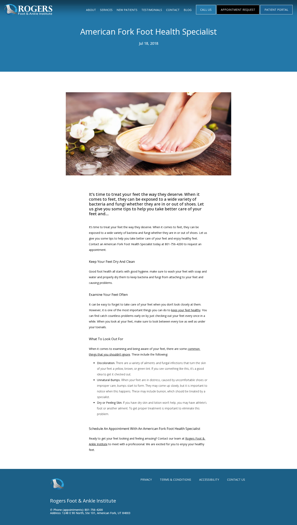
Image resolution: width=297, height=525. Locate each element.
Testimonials (151, 10)
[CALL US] (206, 14)
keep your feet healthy (185, 310)
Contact (173, 10)
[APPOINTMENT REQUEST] (238, 14)
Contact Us (236, 479)
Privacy (146, 479)
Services (106, 10)
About (91, 10)
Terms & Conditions (175, 479)
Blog (188, 10)
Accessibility (209, 479)
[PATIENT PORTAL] (276, 14)
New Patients (127, 10)
